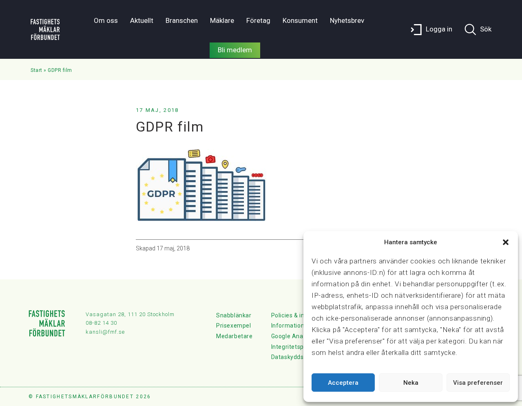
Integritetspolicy (293, 347)
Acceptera (343, 382)
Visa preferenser (478, 382)
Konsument (300, 20)
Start (36, 70)
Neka (410, 382)
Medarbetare (234, 336)
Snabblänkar (234, 315)
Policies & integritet (298, 315)
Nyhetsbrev (347, 20)
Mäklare (222, 20)
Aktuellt (141, 20)
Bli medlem (235, 50)
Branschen (182, 20)
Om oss (106, 20)
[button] (506, 242)
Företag (258, 20)
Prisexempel (233, 325)
